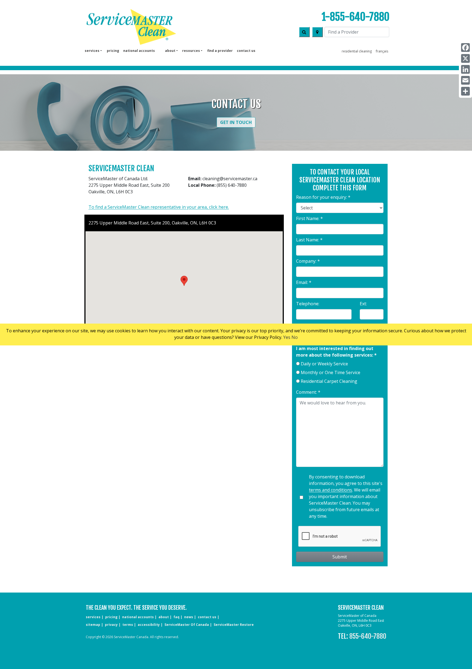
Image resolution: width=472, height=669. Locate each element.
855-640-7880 (367, 636)
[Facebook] (465, 47)
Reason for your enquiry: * (323, 197)
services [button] (92, 50)
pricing (113, 50)
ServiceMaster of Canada (186, 624)
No (294, 337)
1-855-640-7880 (355, 16)
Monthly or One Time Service (330, 372)
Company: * (308, 261)
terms (127, 624)
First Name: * (309, 218)
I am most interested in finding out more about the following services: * (336, 351)
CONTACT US (207, 617)
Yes (286, 337)
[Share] (465, 91)
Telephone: (307, 304)
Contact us (246, 50)
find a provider (220, 50)
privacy (111, 624)
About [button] (170, 50)
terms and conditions (330, 490)
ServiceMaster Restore (234, 624)
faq (176, 617)
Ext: (363, 304)
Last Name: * (309, 240)
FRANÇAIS (382, 51)
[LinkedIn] (465, 69)
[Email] (465, 80)
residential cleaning (357, 51)
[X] (465, 58)
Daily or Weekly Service (324, 364)
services (93, 617)
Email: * (303, 282)
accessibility (149, 624)
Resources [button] (191, 50)
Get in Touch (236, 122)
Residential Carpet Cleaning (329, 381)
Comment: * (308, 392)
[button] (184, 281)
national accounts (139, 50)
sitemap (93, 624)
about (163, 617)
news (188, 617)
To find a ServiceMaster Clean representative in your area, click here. (158, 207)
